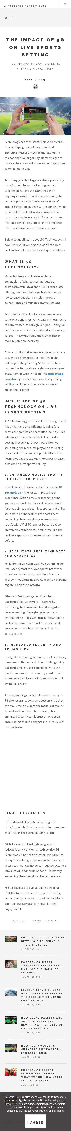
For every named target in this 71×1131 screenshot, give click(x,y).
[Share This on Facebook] (12, 18)
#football (20, 921)
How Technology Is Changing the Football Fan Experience (42, 1049)
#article (52, 921)
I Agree (35, 1122)
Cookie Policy (51, 1100)
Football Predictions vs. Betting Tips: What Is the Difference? (43, 941)
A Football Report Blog (25, 6)
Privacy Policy (13, 1103)
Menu (65, 4)
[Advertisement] (35, 773)
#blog (37, 921)
